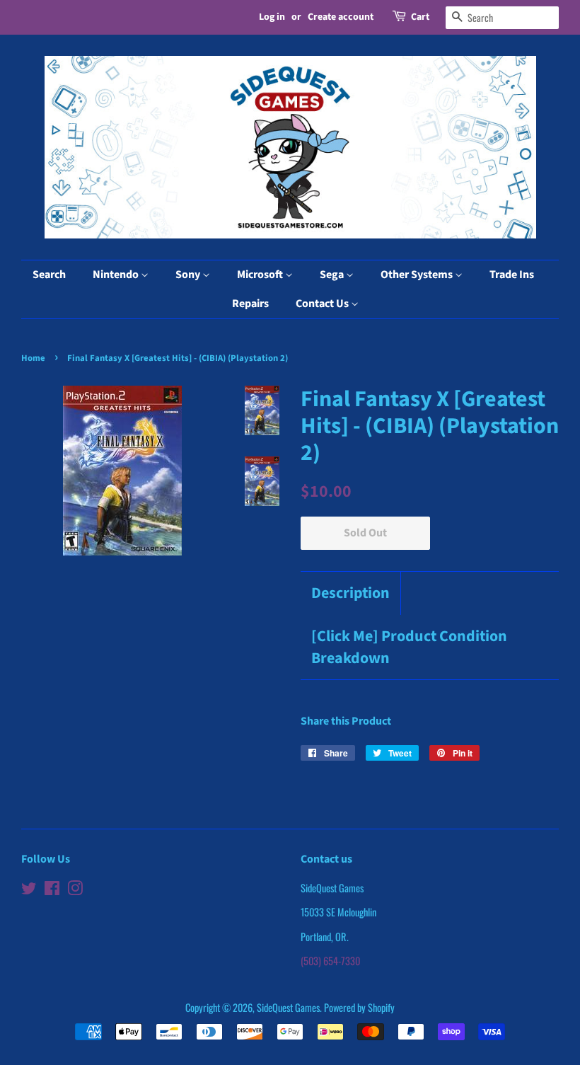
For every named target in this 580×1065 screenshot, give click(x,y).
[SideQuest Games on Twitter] (29, 889)
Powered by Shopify (359, 1007)
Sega (333, 274)
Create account (340, 17)
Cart (420, 17)
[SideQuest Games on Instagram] (75, 889)
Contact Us (323, 303)
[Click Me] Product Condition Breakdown (409, 647)
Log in (272, 17)
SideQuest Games (288, 1007)
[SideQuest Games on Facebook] (52, 889)
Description (350, 593)
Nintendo (117, 274)
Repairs (250, 303)
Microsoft (261, 274)
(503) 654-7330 (330, 960)
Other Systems (418, 274)
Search (49, 274)
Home (33, 358)
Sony (188, 274)
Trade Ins (511, 274)
